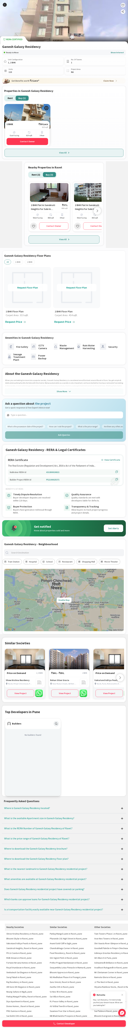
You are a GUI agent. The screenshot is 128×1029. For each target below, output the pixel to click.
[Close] (122, 995)
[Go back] (5, 5)
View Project (21, 693)
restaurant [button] (67, 561)
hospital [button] (33, 561)
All (8, 262)
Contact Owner (27, 141)
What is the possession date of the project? (25, 426)
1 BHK (18, 262)
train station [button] (14, 561)
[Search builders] (56, 723)
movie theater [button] (111, 561)
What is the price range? (88, 426)
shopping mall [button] (88, 561)
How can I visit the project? (60, 426)
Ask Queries (64, 434)
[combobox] (66, 553)
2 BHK (29, 262)
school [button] (49, 561)
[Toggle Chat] (122, 1013)
